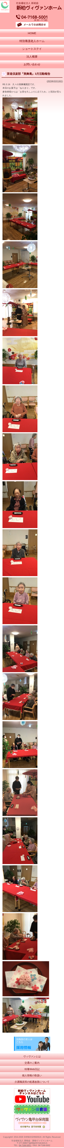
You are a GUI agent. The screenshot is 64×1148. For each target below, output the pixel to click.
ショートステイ (32, 48)
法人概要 (32, 56)
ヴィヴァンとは (32, 1056)
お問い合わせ (32, 64)
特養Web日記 (32, 1069)
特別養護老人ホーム (32, 41)
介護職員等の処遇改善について (32, 1081)
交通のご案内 (32, 1062)
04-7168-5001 (25, 1145)
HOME (32, 33)
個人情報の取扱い (32, 1075)
